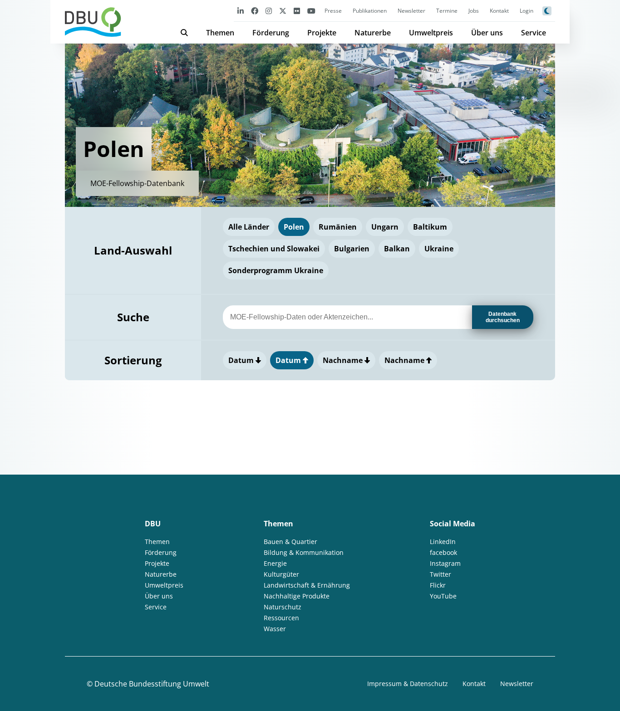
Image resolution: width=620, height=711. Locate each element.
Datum (242, 360)
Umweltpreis (431, 33)
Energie (275, 563)
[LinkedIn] (240, 10)
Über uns (487, 33)
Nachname (343, 360)
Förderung (270, 33)
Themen (220, 33)
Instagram (445, 563)
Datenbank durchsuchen (503, 317)
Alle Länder (248, 227)
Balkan (397, 249)
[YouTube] (311, 10)
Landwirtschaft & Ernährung (307, 585)
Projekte (321, 33)
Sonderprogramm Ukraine (275, 270)
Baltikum (430, 227)
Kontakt (499, 11)
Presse (333, 11)
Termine (447, 11)
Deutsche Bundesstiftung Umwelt (151, 684)
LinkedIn (443, 541)
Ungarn (385, 227)
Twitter (440, 574)
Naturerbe (372, 33)
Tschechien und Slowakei (274, 249)
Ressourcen (281, 617)
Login (526, 11)
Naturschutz (282, 607)
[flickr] (297, 10)
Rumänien (338, 227)
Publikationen (370, 11)
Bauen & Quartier (290, 541)
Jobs (473, 11)
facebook (443, 552)
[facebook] (254, 10)
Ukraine (438, 249)
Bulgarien (351, 249)
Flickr (438, 585)
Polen (294, 227)
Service (533, 33)
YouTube (443, 596)
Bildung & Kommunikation (304, 552)
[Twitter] (283, 10)
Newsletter (411, 11)
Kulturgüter (281, 574)
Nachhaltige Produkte (297, 596)
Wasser (275, 628)
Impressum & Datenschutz (407, 683)
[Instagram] (269, 10)
